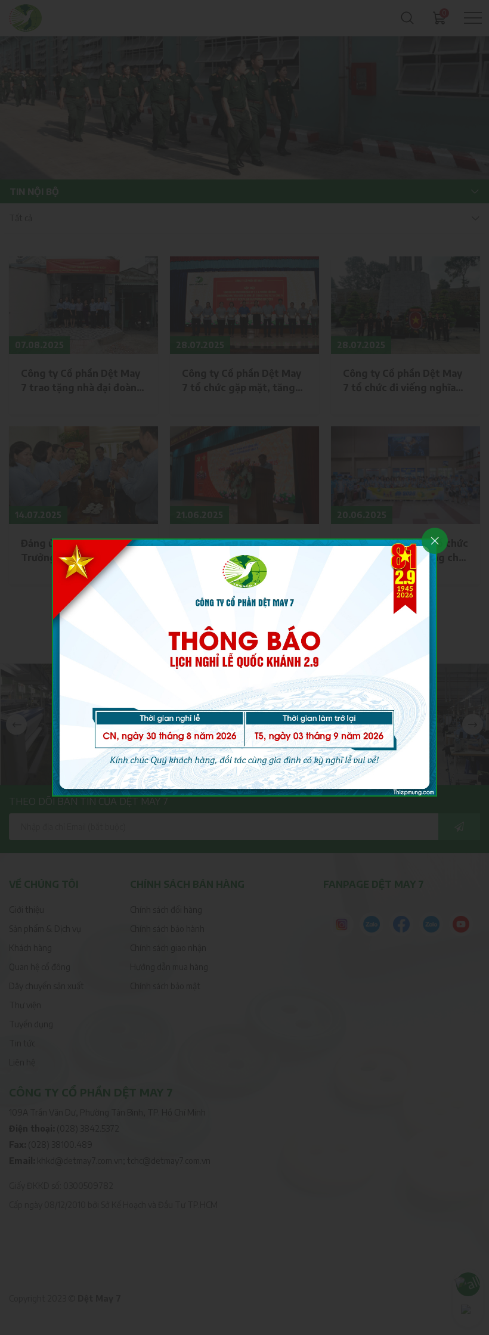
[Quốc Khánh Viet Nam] (244, 666)
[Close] (435, 541)
